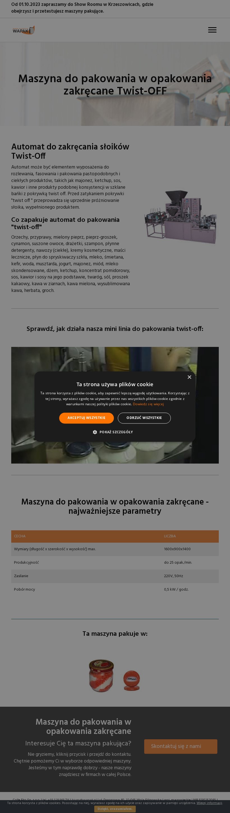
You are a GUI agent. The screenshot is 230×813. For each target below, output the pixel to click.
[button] (115, 432)
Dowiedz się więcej (148, 404)
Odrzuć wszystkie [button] (144, 418)
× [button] (189, 377)
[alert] (115, 406)
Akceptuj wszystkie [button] (86, 418)
